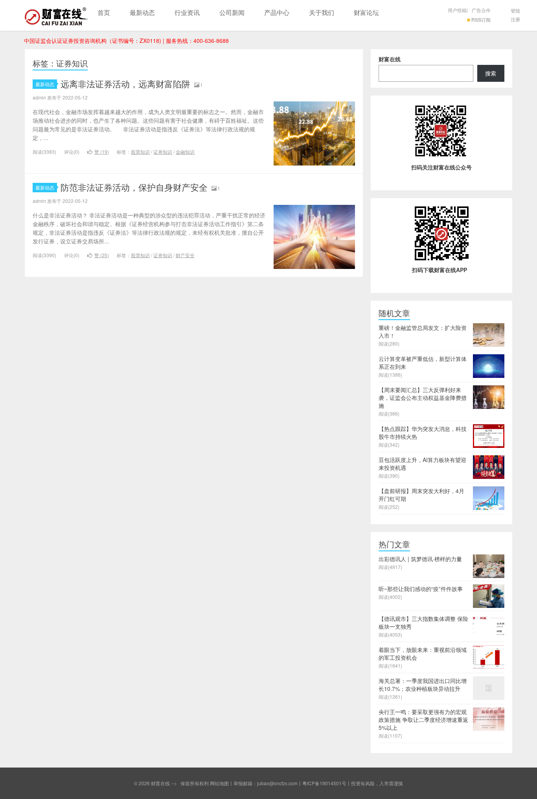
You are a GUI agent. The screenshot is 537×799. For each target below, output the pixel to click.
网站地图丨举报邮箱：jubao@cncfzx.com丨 (256, 783)
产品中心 (276, 12)
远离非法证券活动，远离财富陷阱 (125, 83)
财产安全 (185, 255)
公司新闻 (232, 12)
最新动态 (142, 12)
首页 (103, 12)
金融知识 (185, 151)
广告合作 (481, 10)
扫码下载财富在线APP (439, 270)
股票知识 (140, 151)
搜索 (490, 73)
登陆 (515, 10)
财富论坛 (366, 12)
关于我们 (321, 12)
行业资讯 (187, 12)
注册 (515, 19)
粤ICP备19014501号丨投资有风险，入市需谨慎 (352, 783)
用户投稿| (458, 10)
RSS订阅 (481, 19)
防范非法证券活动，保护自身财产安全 (134, 187)
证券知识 (162, 151)
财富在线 (56, 15)
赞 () (101, 151)
